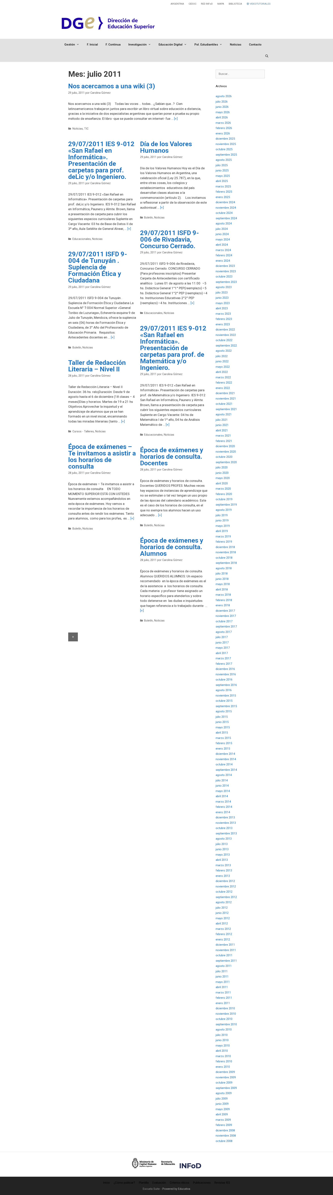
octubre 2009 (224, 1082)
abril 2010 (222, 1050)
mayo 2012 (223, 918)
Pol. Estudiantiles (206, 44)
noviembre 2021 (226, 398)
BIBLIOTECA (235, 3)
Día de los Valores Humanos (166, 147)
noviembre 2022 (226, 335)
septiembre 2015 (226, 706)
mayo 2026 (223, 112)
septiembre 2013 (226, 833)
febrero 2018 (224, 600)
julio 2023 (222, 292)
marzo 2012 (223, 929)
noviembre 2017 (226, 616)
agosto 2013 (224, 838)
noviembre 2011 (226, 950)
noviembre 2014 (226, 759)
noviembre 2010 (226, 1013)
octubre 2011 (224, 955)
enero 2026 (223, 133)
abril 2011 (222, 987)
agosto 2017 (224, 632)
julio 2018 (222, 573)
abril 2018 (222, 589)
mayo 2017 (223, 647)
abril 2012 (222, 923)
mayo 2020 (223, 478)
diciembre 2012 (225, 881)
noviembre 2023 (226, 271)
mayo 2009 (223, 1109)
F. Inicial (92, 44)
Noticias (235, 44)
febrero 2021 (224, 441)
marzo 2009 (223, 1120)
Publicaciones (202, 1182)
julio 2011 (222, 971)
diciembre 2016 (225, 669)
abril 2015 (222, 732)
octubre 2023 (224, 276)
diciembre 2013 (225, 817)
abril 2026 (222, 117)
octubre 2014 (224, 764)
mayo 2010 (223, 1045)
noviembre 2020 (226, 451)
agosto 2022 (224, 351)
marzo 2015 (223, 738)
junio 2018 (222, 579)
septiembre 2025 (226, 154)
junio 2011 (222, 976)
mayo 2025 (223, 176)
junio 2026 (222, 107)
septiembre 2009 (226, 1088)
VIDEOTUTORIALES (260, 3)
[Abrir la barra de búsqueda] (266, 56)
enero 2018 (223, 605)
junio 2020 (222, 473)
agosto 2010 (224, 1029)
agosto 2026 (224, 96)
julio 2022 (222, 356)
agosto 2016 (224, 690)
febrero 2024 (224, 255)
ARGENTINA (177, 3)
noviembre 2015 (226, 695)
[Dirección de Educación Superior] (109, 23)
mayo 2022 (223, 367)
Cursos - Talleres (83, 431)
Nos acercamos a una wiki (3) (111, 86)
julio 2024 (222, 229)
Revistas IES (222, 1182)
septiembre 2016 (226, 685)
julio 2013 (222, 844)
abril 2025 (222, 181)
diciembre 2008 (225, 1130)
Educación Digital (170, 44)
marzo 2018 (223, 594)
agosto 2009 (224, 1093)
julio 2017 (222, 637)
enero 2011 (223, 1003)
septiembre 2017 (226, 626)
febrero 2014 (224, 807)
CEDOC (192, 3)
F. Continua (113, 44)
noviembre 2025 (226, 144)
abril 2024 (222, 244)
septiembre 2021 (226, 409)
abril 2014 (222, 796)
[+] (176, 119)
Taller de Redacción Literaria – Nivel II (97, 366)
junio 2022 (222, 361)
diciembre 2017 (225, 610)
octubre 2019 (224, 499)
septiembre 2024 (226, 218)
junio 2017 (222, 642)
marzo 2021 (223, 435)
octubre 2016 (224, 679)
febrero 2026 (224, 128)
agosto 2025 (224, 160)
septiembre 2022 (226, 345)
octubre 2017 (224, 621)
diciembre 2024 (225, 202)
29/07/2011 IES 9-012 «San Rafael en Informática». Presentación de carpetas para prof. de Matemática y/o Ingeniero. (173, 347)
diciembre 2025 (225, 138)
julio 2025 (222, 165)
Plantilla (144, 1182)
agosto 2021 (224, 414)
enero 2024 (223, 260)
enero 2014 (223, 812)
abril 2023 (222, 308)
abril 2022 (222, 372)
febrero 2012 (224, 934)
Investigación (137, 44)
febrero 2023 (224, 319)
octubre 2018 (224, 557)
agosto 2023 (224, 287)
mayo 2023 (223, 303)
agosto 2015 (224, 711)
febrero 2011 (224, 997)
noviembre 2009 (226, 1077)
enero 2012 (223, 939)
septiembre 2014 (226, 770)
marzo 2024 (223, 250)
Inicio (106, 1182)
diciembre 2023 (225, 266)
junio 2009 (222, 1104)
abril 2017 (222, 653)
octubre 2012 (224, 891)
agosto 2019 (224, 510)
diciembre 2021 (225, 393)
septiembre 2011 (226, 960)
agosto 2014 (224, 775)
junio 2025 (222, 170)
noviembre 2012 (226, 886)
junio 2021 (222, 425)
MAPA (220, 3)
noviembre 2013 (226, 823)
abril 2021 (222, 430)
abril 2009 (222, 1114)
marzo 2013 (223, 865)
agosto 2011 (224, 966)
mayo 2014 (223, 791)
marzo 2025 (223, 186)
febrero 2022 (224, 382)
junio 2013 (222, 849)
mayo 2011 (223, 982)
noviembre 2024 (226, 207)
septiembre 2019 (226, 504)
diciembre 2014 (225, 754)
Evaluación (159, 1182)
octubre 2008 (224, 1141)
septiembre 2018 (226, 563)
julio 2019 (222, 515)
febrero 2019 (224, 541)
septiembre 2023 (226, 282)
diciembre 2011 (225, 944)
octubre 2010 (224, 1019)
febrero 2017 (224, 663)
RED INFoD (207, 3)
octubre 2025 (224, 149)
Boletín (148, 217)
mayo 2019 (223, 526)
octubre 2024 (224, 213)
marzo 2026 (223, 123)
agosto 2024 (224, 223)
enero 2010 (223, 1067)
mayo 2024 (223, 239)
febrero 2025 (224, 191)
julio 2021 (222, 420)
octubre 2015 (224, 700)
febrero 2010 (224, 1061)
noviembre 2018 (226, 552)
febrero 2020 (224, 494)
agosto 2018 (224, 568)
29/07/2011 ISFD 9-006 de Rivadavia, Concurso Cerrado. (169, 239)
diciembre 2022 (225, 329)
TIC (86, 128)
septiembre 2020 (226, 462)
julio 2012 (222, 907)
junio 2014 (222, 785)
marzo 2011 (223, 992)
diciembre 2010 (225, 1008)
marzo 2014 (223, 801)
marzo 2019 (223, 536)
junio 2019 (222, 520)
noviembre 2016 (226, 674)
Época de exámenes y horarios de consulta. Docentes (171, 456)
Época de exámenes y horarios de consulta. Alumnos (171, 546)
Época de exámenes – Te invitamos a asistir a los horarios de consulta (102, 456)
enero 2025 (223, 197)
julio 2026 (222, 101)
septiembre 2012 (226, 897)
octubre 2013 (224, 828)
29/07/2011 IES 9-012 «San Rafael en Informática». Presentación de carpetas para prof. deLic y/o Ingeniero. (101, 160)
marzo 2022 (223, 377)
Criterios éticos (179, 1182)
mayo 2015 (223, 727)
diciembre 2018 (225, 547)
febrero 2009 (224, 1125)
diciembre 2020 (225, 446)
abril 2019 (222, 531)
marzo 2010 (223, 1056)
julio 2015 (222, 717)
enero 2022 (223, 388)
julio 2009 (222, 1098)
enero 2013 (223, 876)
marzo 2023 (223, 313)
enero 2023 (223, 324)
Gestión (69, 44)
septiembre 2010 (226, 1024)
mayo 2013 (223, 854)
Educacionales (81, 239)
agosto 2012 (224, 902)
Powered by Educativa (176, 1189)
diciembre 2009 (225, 1072)
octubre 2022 (224, 340)
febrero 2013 (224, 870)
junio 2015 (222, 722)
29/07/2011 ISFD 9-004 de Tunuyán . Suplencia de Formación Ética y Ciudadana (97, 267)
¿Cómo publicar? (124, 1182)
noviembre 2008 (226, 1135)
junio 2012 (222, 913)
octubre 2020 (224, 457)
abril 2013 (222, 860)
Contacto (255, 44)
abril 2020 (222, 483)
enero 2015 (223, 748)
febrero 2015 (224, 743)
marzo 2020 (223, 488)
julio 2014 (222, 780)
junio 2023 (222, 297)
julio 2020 (222, 467)
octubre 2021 (224, 404)
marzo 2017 (223, 658)
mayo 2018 (223, 584)
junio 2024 (222, 234)
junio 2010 (222, 1040)
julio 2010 (222, 1035)
